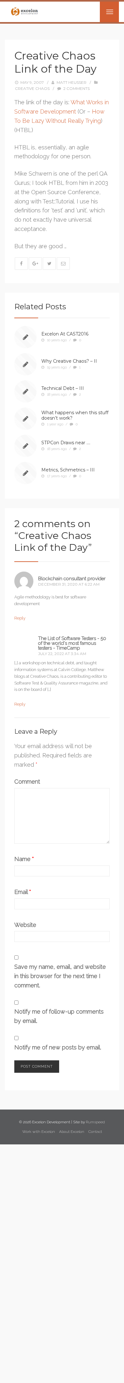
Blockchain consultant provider (72, 578)
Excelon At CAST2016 (64, 334)
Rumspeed (95, 1122)
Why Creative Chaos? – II (69, 361)
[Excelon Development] (24, 11)
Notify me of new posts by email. (57, 1047)
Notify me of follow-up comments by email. (59, 1016)
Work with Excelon (38, 1131)
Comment (27, 781)
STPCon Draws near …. (65, 443)
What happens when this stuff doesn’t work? (74, 415)
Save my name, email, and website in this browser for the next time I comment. (60, 976)
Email (22, 892)
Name (24, 859)
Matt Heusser (71, 82)
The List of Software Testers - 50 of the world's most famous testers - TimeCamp (72, 643)
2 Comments (76, 88)
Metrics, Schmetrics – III (68, 470)
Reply (19, 618)
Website (25, 924)
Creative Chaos (32, 88)
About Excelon (71, 1131)
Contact (95, 1131)
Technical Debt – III (62, 388)
